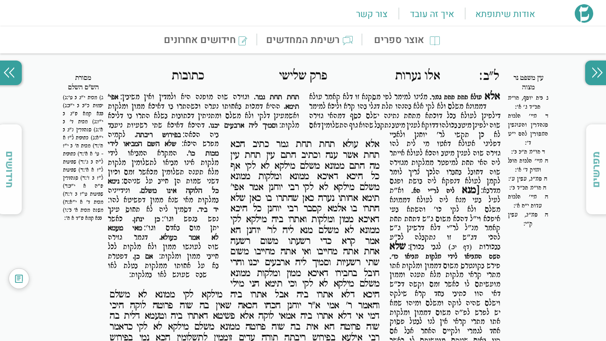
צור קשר (371, 14)
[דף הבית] (584, 20)
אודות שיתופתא (505, 14)
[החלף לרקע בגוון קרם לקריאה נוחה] (19, 278)
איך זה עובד (432, 14)
